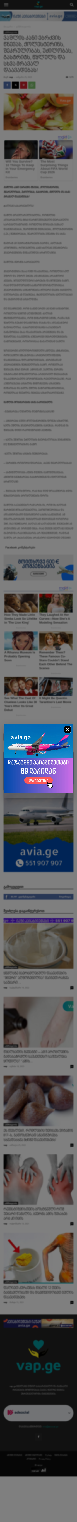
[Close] (67, 729)
